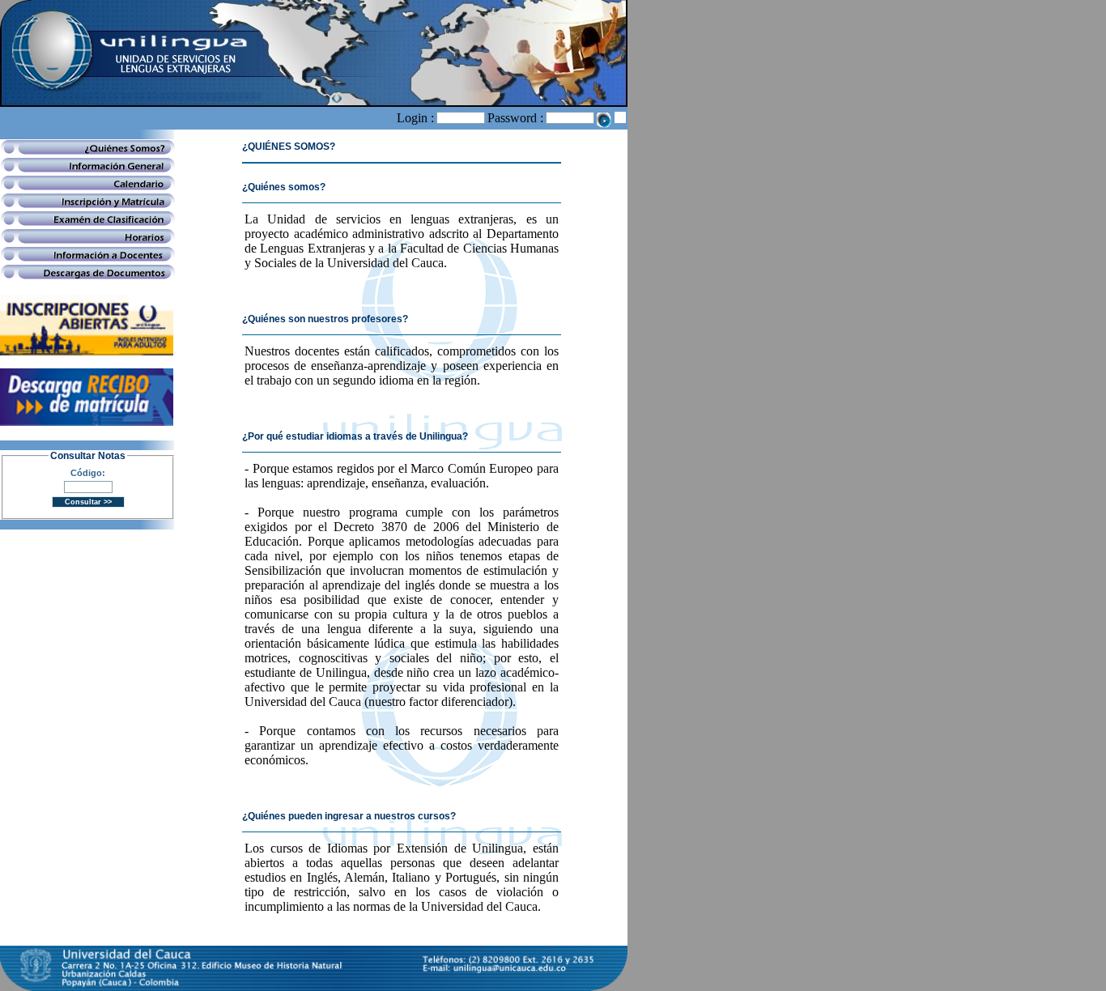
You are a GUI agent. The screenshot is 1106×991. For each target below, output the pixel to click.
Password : (515, 118)
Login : (415, 118)
